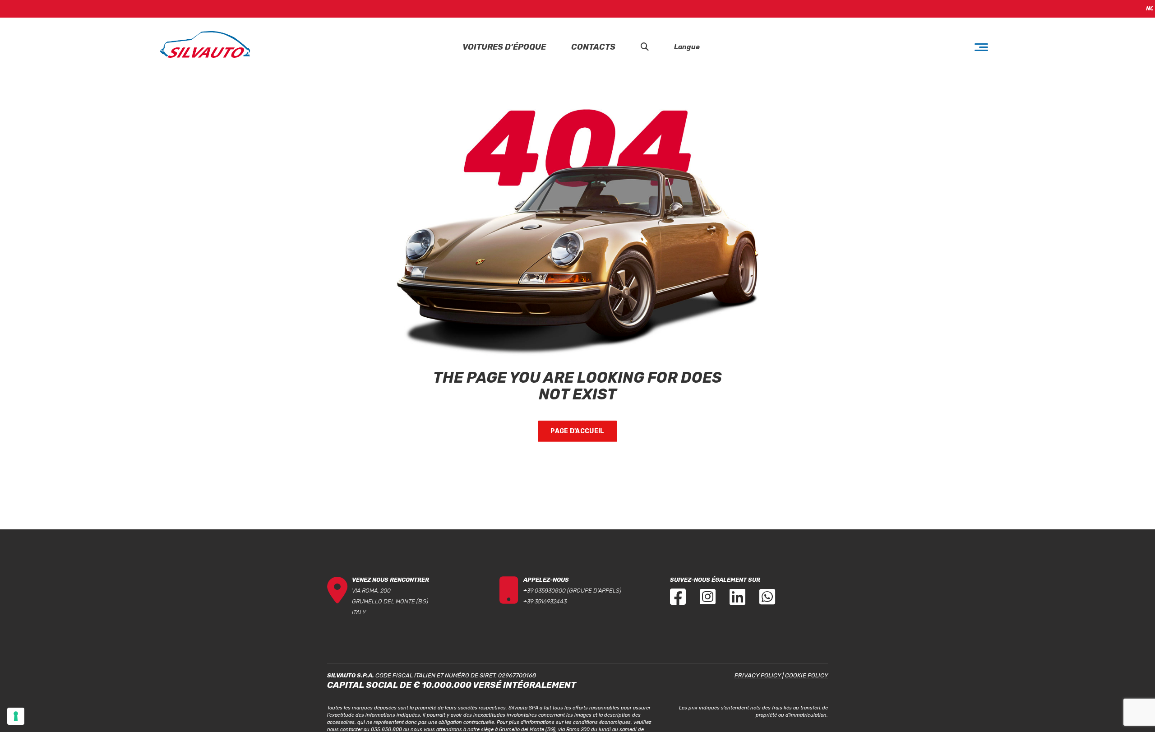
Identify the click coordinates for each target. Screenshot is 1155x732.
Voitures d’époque (504, 47)
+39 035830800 (544, 590)
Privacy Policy (758, 675)
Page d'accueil (577, 431)
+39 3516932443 (545, 601)
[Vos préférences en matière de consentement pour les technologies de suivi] (15, 716)
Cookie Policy (806, 675)
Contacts (593, 47)
